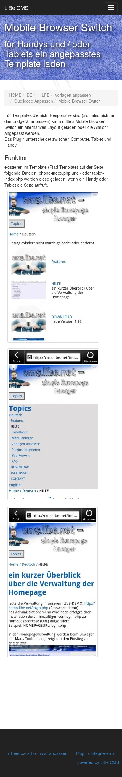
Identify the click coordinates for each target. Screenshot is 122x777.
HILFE (43, 95)
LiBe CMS (16, 7)
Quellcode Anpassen (33, 101)
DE (29, 95)
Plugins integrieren (93, 753)
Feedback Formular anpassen (39, 753)
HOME (15, 95)
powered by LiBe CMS (98, 762)
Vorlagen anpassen (73, 95)
